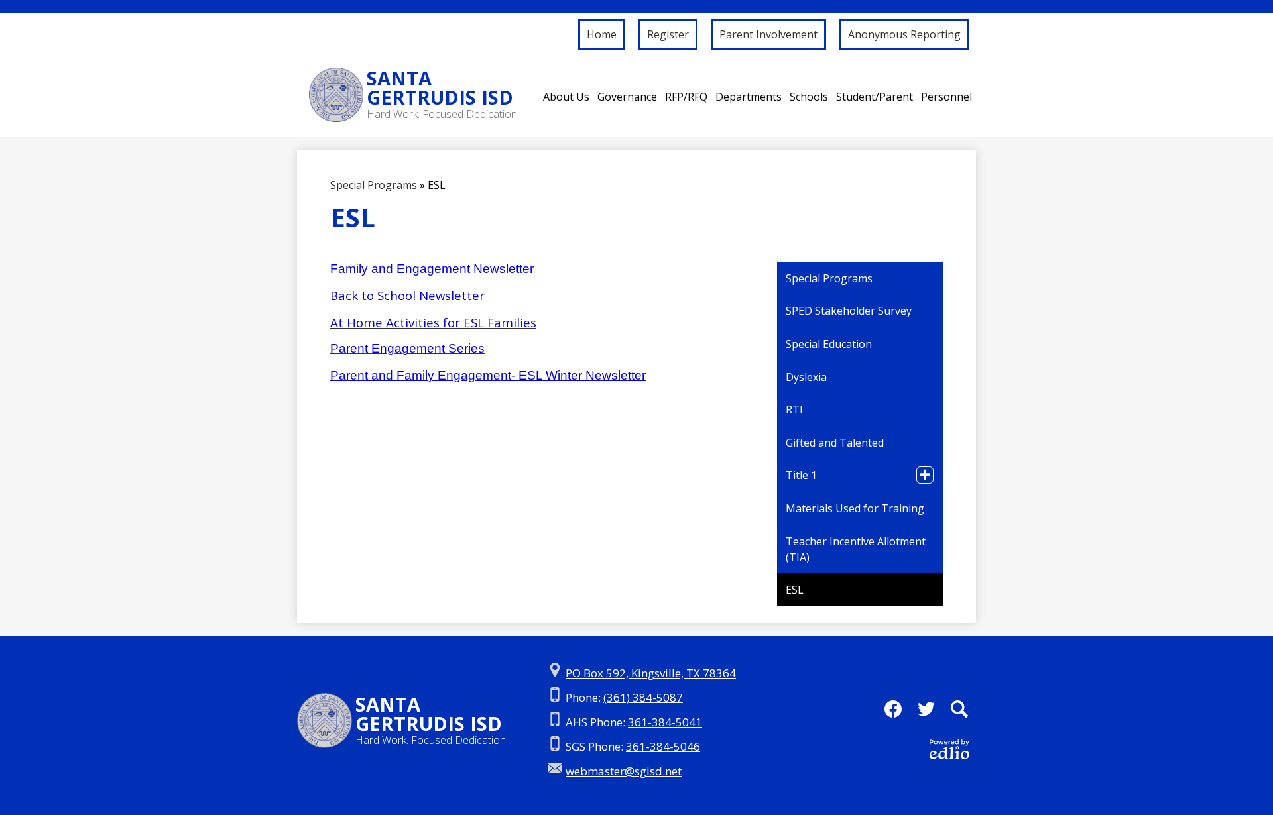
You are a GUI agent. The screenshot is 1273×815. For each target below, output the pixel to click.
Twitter (926, 709)
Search (959, 709)
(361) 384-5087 (643, 697)
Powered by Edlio (949, 749)
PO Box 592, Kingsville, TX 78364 (651, 672)
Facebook (893, 709)
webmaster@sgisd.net (624, 771)
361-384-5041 (665, 722)
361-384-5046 (663, 746)
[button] (566, 96)
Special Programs (373, 185)
